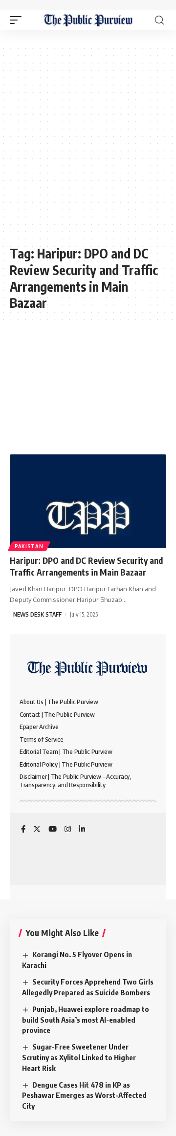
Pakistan (29, 546)
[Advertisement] (88, 150)
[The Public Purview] (88, 20)
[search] (159, 20)
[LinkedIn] (82, 829)
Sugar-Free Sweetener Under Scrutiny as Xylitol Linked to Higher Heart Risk (79, 1057)
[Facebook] (23, 829)
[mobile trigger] (18, 20)
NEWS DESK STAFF (37, 614)
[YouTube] (52, 829)
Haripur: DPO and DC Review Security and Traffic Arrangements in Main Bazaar (86, 566)
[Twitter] (37, 829)
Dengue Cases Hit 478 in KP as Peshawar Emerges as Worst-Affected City (84, 1095)
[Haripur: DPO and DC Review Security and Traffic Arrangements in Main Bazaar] (88, 501)
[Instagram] (67, 829)
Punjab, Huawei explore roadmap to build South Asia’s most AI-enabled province (85, 1020)
